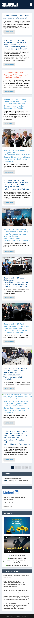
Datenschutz (25, 616)
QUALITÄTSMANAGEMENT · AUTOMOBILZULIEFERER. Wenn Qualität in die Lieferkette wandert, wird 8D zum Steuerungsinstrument (16, 44)
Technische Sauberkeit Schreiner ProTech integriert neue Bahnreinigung (15, 75)
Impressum (17, 616)
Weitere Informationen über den (12, 478)
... (23, 467)
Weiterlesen (9, 32)
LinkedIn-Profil (7, 506)
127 (27, 467)
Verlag (7, 616)
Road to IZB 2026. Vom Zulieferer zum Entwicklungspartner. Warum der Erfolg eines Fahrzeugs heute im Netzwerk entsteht (15, 282)
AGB (11, 616)
